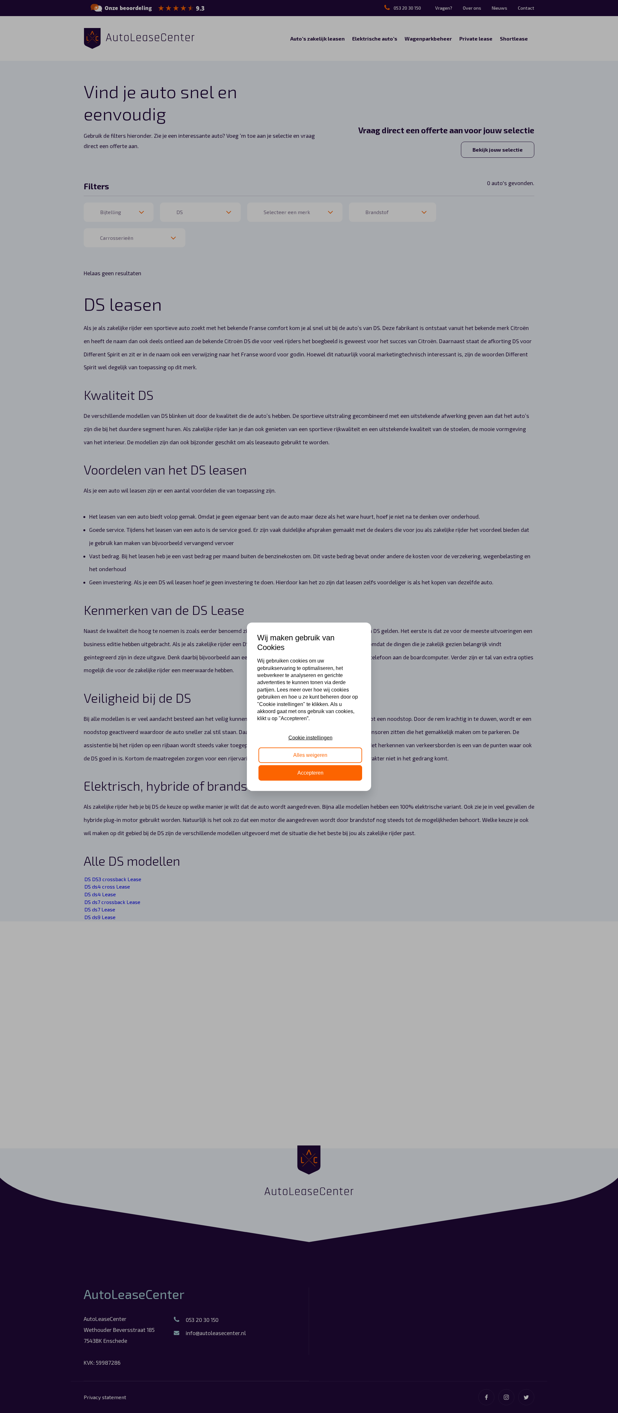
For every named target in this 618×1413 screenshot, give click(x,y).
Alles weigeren (310, 755)
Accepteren (310, 772)
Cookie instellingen (310, 737)
